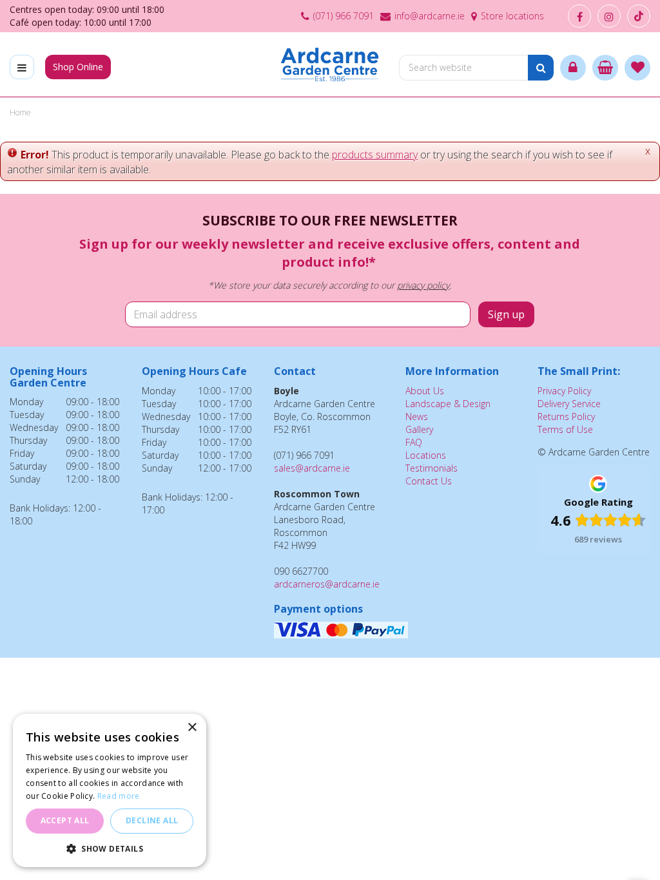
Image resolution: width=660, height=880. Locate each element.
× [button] (192, 727)
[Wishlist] (637, 68)
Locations (425, 455)
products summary (375, 155)
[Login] (573, 68)
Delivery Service (569, 403)
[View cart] (605, 68)
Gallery (419, 429)
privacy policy (423, 285)
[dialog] (109, 790)
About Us (424, 391)
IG (609, 16)
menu (22, 67)
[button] (109, 848)
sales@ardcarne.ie (312, 468)
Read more (118, 795)
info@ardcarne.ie (429, 16)
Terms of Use (565, 429)
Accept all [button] (65, 820)
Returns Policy (566, 416)
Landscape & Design (447, 403)
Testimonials (431, 468)
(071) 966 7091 (343, 16)
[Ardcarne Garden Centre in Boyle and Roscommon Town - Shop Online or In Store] (330, 64)
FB (579, 16)
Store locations (512, 16)
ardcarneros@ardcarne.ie (327, 584)
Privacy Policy (564, 391)
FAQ (413, 442)
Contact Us (428, 481)
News (416, 416)
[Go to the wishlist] (637, 68)
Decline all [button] (152, 820)
